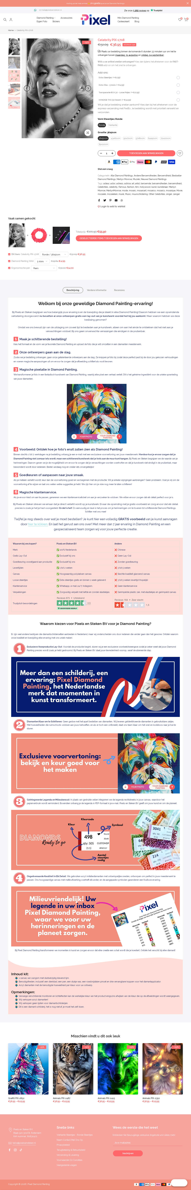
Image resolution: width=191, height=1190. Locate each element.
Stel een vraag (105, 169)
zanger (176, 194)
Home (11, 30)
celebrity (113, 187)
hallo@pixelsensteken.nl (52, 10)
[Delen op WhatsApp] (121, 200)
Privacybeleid (63, 1145)
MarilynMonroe (113, 190)
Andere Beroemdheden (145, 175)
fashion (130, 187)
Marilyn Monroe (124, 179)
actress (119, 183)
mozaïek (102, 194)
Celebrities (103, 187)
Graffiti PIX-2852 (16, 1098)
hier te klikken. (38, 524)
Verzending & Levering (68, 1155)
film (137, 187)
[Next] (88, 88)
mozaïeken (112, 194)
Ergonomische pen (20, 268)
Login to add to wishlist (113, 206)
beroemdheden (159, 183)
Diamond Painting (45, 18)
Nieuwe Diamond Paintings (154, 179)
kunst (154, 187)
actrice (127, 183)
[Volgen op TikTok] (21, 1150)
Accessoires (66, 18)
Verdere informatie (96, 290)
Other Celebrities (157, 194)
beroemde (146, 183)
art (133, 183)
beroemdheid (175, 183)
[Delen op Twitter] (104, 200)
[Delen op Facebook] (99, 200)
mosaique (170, 190)
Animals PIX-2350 (151, 1098)
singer (169, 194)
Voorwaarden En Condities (69, 1160)
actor (112, 183)
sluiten (3, 3)
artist (137, 183)
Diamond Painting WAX (22, 261)
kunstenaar (163, 187)
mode (125, 190)
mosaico (151, 190)
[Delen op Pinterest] (110, 200)
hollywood (145, 187)
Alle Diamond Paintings (122, 175)
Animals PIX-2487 (61, 1098)
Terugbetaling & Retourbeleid (71, 1150)
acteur (106, 183)
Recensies (119, 290)
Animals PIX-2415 (106, 1098)
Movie (179, 190)
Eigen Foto (42, 21)
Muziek (136, 179)
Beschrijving (73, 290)
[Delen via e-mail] (116, 200)
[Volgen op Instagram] (15, 1150)
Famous (122, 187)
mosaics (161, 190)
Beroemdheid (164, 175)
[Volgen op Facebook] (9, 1150)
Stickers (56, 21)
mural (121, 194)
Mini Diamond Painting (128, 18)
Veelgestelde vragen (67, 1165)
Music (128, 194)
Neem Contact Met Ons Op (70, 1140)
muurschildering (140, 194)
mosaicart (141, 190)
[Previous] (27, 88)
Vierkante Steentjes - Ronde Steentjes (75, 1135)
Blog (137, 21)
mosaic (132, 190)
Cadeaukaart (123, 21)
